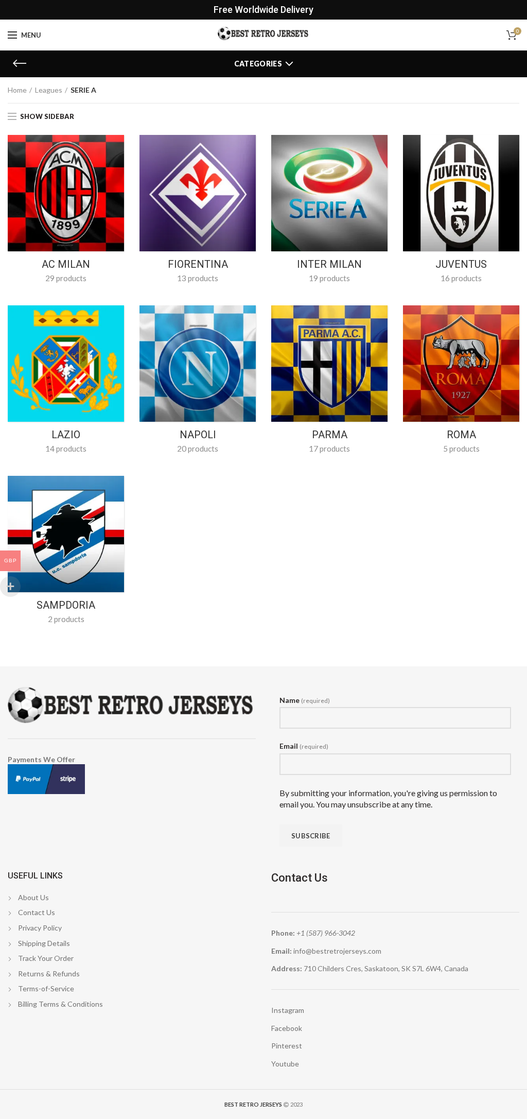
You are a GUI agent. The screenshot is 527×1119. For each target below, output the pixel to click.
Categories (258, 63)
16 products (461, 278)
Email (303, 746)
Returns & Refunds (49, 973)
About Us (33, 897)
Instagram (287, 1010)
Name (304, 700)
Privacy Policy (40, 927)
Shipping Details (44, 943)
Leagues (48, 89)
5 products (461, 448)
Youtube (285, 1063)
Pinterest (286, 1045)
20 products (197, 448)
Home (17, 89)
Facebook (286, 1028)
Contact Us (36, 912)
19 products (329, 278)
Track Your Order (46, 958)
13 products (197, 278)
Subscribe (310, 836)
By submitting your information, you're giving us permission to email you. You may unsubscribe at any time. (388, 798)
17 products (329, 448)
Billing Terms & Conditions (60, 1004)
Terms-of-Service (46, 988)
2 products (66, 619)
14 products (65, 448)
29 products (65, 278)
